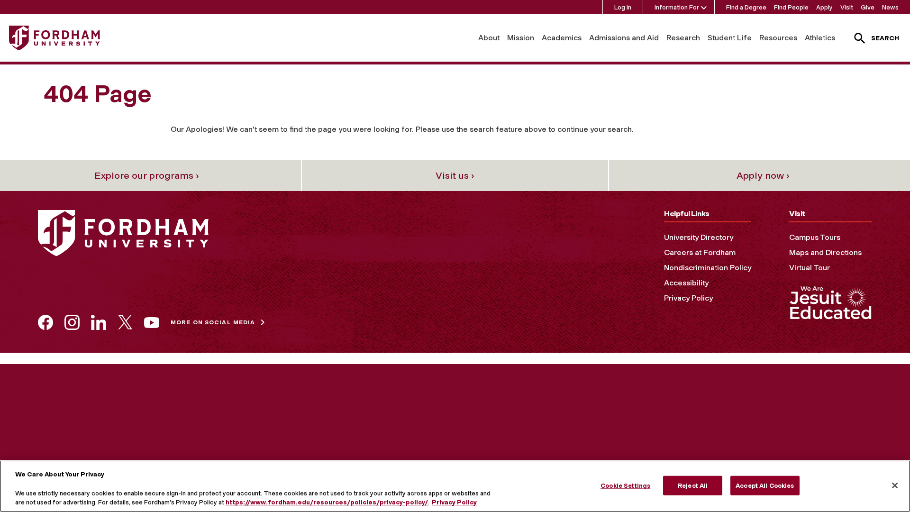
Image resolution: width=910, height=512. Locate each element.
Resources (778, 37)
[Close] (894, 485)
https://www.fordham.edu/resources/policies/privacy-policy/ (327, 502)
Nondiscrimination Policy (707, 267)
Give (867, 7)
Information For (677, 7)
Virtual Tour (809, 267)
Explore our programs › (146, 175)
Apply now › (763, 175)
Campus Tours (814, 237)
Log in (622, 7)
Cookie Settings (625, 485)
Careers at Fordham (700, 252)
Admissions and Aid (624, 37)
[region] (455, 486)
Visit (846, 7)
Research (683, 37)
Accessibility (686, 282)
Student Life (730, 37)
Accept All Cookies (765, 485)
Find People (791, 7)
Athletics (820, 37)
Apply (824, 7)
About (489, 37)
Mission (520, 37)
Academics (562, 37)
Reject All (693, 485)
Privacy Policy (688, 297)
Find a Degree (746, 7)
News (890, 7)
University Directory (698, 237)
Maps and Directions (825, 252)
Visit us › (455, 175)
